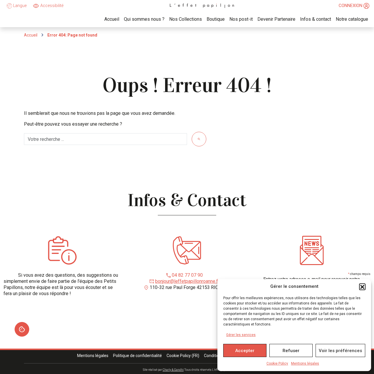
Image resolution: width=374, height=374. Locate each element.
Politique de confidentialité (137, 355)
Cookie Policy (277, 363)
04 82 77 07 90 (187, 275)
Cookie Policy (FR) (183, 355)
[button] (362, 287)
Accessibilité (51, 5)
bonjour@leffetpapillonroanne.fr (187, 281)
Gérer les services (241, 335)
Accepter (244, 350)
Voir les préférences (340, 350)
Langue (19, 5)
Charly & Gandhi (173, 369)
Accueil (30, 35)
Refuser (291, 350)
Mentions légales (305, 363)
